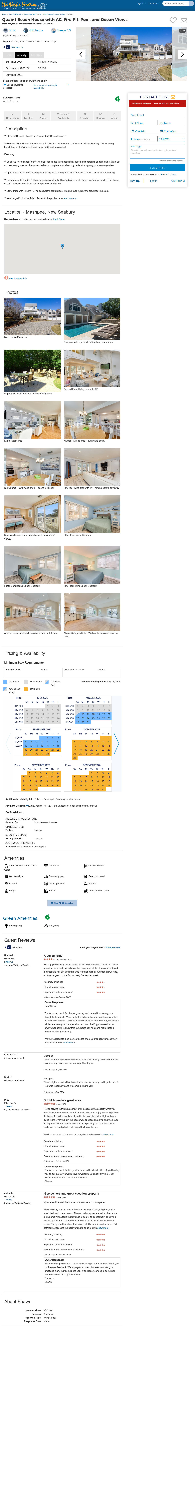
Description (12, 118)
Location (28, 118)
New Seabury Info (17, 278)
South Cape (58, 219)
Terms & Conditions (168, 174)
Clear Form (176, 180)
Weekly (21, 55)
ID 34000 (70, 14)
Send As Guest (157, 168)
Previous (80, 54)
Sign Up (135, 181)
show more (70, 1042)
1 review (8, 1106)
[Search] (191, 3)
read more (69, 198)
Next (182, 54)
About (114, 118)
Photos (43, 118)
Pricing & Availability (64, 116)
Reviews (100, 118)
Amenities (85, 118)
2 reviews (8, 961)
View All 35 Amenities (63, 903)
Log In (153, 181)
